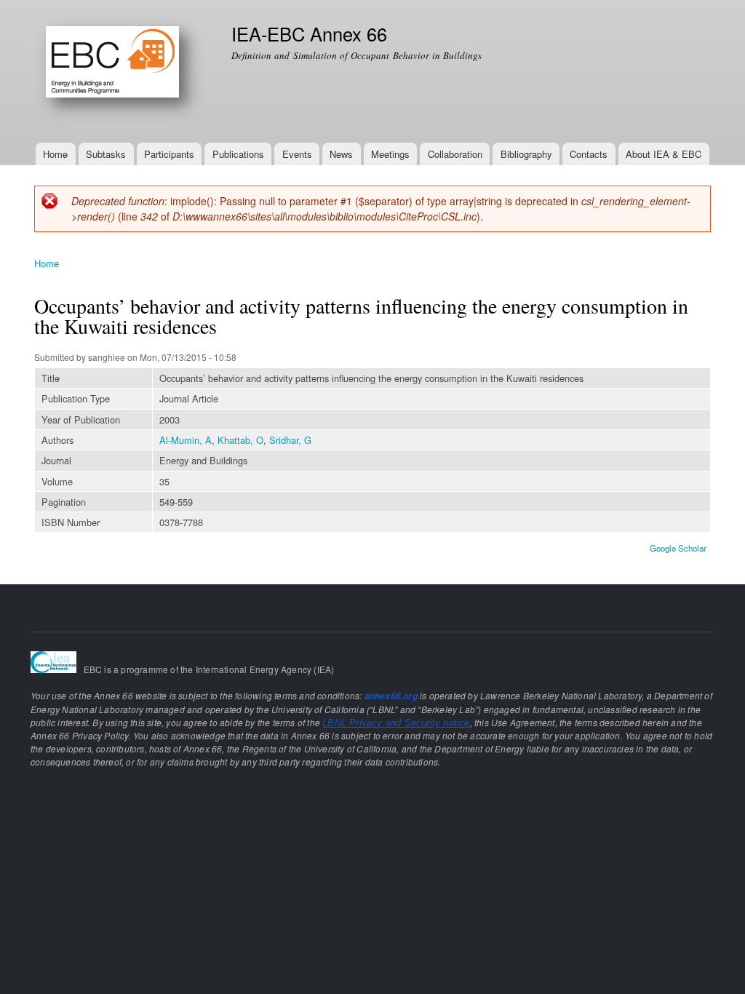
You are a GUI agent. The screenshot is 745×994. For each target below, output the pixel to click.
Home (55, 154)
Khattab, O (240, 440)
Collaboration (455, 154)
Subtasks (106, 154)
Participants (169, 154)
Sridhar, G (290, 440)
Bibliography (526, 154)
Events (297, 154)
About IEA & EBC (663, 154)
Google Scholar (678, 548)
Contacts (588, 154)
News (341, 154)
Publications (238, 154)
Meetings (390, 154)
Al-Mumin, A (185, 440)
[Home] (121, 71)
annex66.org (391, 696)
